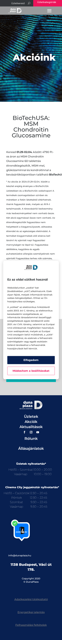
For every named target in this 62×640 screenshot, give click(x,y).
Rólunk (31, 438)
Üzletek (31, 416)
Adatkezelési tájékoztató (31, 599)
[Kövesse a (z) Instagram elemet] (31, 432)
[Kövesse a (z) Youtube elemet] (37, 432)
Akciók (31, 421)
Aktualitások (31, 427)
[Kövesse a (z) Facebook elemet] (24, 432)
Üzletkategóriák (46, 2)
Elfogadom (31, 360)
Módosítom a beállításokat (31, 371)
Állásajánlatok (31, 448)
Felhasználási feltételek (31, 625)
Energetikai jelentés (31, 612)
